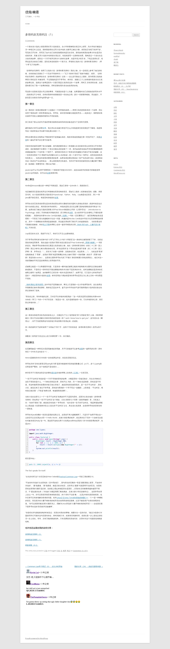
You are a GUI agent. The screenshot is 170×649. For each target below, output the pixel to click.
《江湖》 (75, 372)
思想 (115, 122)
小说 (45, 551)
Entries (118, 167)
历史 (115, 110)
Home (27, 24)
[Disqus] (64, 599)
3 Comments (30, 40)
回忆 (115, 113)
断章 (115, 131)
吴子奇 (116, 62)
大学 (115, 116)
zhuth (116, 59)
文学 (115, 125)
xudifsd (116, 56)
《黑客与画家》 (90, 242)
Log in (116, 164)
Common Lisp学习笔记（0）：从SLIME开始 (43, 566)
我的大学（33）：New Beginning (126, 89)
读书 (115, 149)
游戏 (115, 134)
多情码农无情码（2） (33, 534)
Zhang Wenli (118, 50)
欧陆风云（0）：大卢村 (122, 86)
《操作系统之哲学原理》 (34, 284)
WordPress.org (119, 173)
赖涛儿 (116, 65)
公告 (115, 107)
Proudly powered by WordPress (36, 638)
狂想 (115, 137)
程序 (64, 551)
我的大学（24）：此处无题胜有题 (88, 566)
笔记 (68, 551)
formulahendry (119, 53)
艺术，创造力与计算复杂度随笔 (125, 83)
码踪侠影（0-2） (31, 545)
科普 (115, 143)
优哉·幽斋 (32, 12)
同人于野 (46, 224)
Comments (119, 170)
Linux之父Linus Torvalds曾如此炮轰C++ (72, 497)
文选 (115, 128)
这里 (49, 173)
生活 (115, 140)
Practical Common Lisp (68, 476)
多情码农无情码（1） (33, 539)
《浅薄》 (64, 215)
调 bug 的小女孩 (119, 80)
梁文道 (54, 372)
